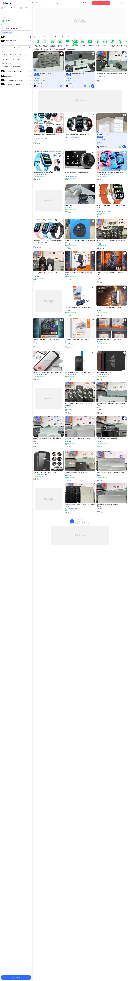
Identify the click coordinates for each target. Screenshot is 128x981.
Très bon (9, 55)
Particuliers (5, 66)
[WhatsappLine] (89, 86)
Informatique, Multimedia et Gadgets (57, 36)
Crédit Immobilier (34, 3)
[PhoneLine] (92, 86)
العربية (121, 3)
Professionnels (15, 66)
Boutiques (51, 3)
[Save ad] (61, 53)
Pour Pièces (15, 59)
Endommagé (5, 59)
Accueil (37, 36)
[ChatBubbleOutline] (61, 86)
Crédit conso (44, 3)
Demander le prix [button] (41, 139)
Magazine (58, 3)
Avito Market (44, 36)
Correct (22, 55)
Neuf (3, 55)
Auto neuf (18, 3)
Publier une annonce (102, 3)
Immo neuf (25, 3)
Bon (16, 55)
